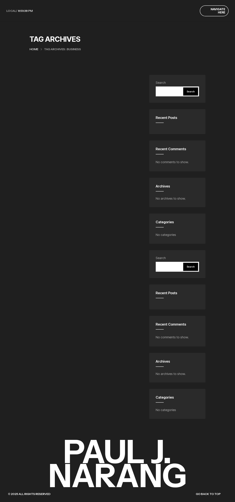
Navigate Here (218, 11)
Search (161, 83)
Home (34, 49)
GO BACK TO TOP (208, 494)
